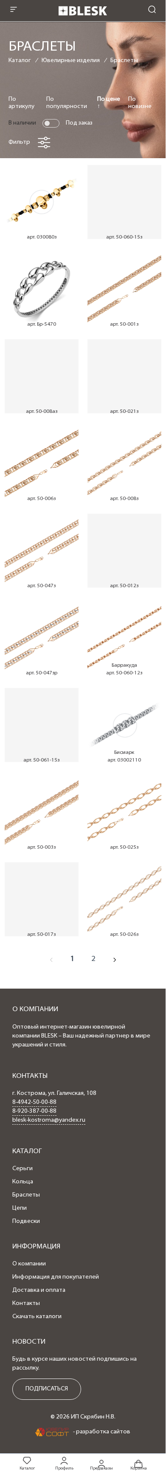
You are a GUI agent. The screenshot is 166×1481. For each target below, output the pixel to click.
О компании (29, 1264)
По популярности (66, 103)
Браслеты (124, 60)
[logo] (83, 17)
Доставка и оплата (38, 1290)
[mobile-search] (152, 10)
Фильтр (19, 142)
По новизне (140, 103)
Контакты (26, 1303)
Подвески (26, 1221)
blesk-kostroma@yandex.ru (48, 1120)
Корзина (138, 1468)
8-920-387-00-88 (34, 1111)
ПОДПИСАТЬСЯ (46, 1389)
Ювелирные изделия (71, 60)
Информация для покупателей (55, 1277)
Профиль (64, 1468)
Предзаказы (101, 1468)
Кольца (22, 1182)
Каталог (19, 60)
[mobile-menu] (13, 10)
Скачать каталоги (37, 1316)
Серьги (22, 1168)
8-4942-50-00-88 (34, 1102)
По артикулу (21, 103)
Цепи (19, 1208)
